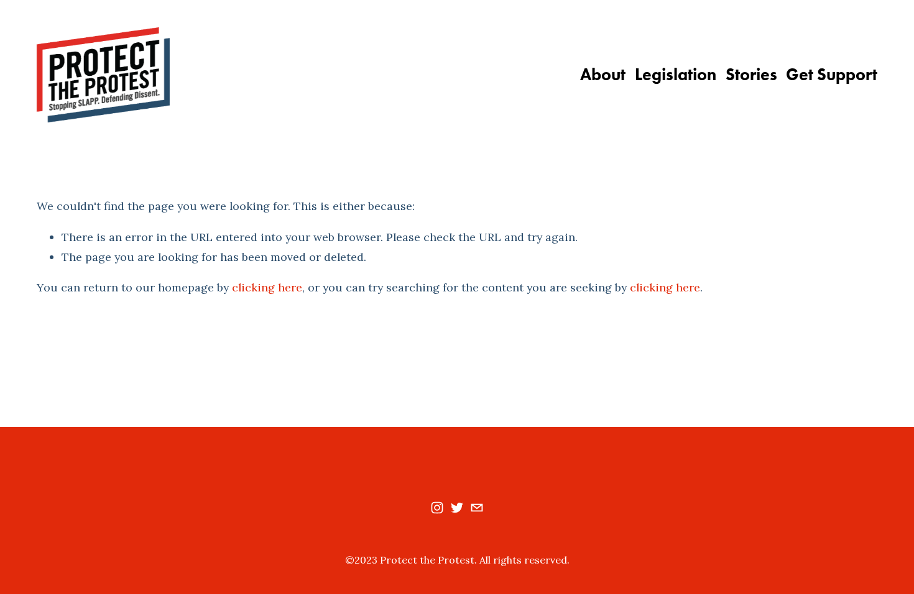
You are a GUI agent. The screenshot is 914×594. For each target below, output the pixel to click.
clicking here (267, 287)
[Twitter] (457, 507)
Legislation (675, 75)
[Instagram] (437, 507)
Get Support (831, 75)
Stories (751, 75)
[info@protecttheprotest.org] (477, 507)
